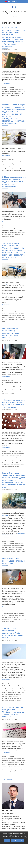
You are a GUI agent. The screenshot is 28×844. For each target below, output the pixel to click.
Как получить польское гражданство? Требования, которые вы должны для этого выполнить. (13, 712)
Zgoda (7, 840)
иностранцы (18, 91)
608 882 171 (19, 1)
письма (20, 547)
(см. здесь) (5, 515)
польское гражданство (18, 317)
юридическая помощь (13, 466)
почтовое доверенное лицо (18, 551)
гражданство (5, 455)
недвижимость (6, 619)
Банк (5, 382)
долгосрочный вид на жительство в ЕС (14, 762)
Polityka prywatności (17, 840)
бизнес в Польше (8, 311)
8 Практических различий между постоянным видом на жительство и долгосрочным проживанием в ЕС (14, 181)
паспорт (10, 768)
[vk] (15, 7)
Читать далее (6, 83)
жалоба (12, 166)
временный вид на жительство (10, 760)
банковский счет (11, 382)
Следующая (10, 779)
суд (24, 170)
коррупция (21, 315)
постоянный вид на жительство (10, 773)
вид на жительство (9, 87)
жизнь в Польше (18, 89)
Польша (12, 95)
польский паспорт (13, 93)
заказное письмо (6, 545)
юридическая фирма (7, 698)
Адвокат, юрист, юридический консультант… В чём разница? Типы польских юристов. (13, 633)
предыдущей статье (7, 284)
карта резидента (13, 315)
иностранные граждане (8, 91)
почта (8, 551)
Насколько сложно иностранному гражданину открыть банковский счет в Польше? (11, 333)
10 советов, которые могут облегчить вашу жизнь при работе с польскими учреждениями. (14, 403)
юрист (19, 700)
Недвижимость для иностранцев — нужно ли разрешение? (13, 560)
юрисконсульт (13, 700)
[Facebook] (12, 7)
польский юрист (20, 464)
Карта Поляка (13, 766)
